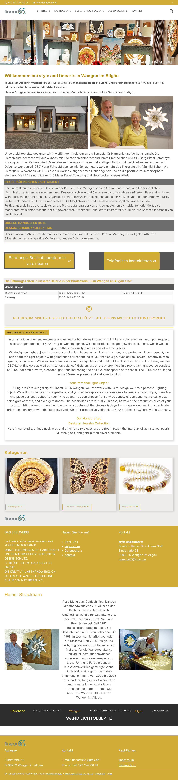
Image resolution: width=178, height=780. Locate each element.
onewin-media (54, 773)
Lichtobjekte (62, 10)
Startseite (43, 10)
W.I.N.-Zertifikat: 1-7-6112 (79, 773)
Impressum (72, 546)
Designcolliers (118, 10)
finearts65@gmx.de (46, 2)
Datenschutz (73, 550)
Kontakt (137, 10)
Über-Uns (71, 542)
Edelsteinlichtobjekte (89, 10)
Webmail (100, 773)
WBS (109, 773)
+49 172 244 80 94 (18, 2)
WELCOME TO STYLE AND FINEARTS (27, 332)
